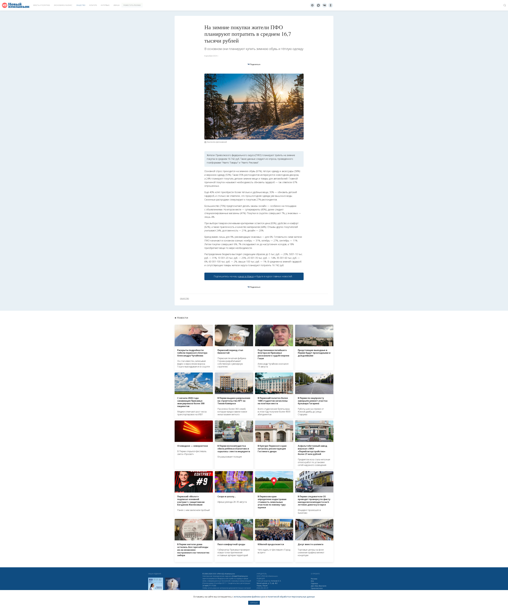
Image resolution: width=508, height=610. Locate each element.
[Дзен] (312, 5)
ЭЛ (209, 585)
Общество (80, 5)
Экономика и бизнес (63, 5)
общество (184, 298)
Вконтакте (322, 586)
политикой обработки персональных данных (291, 596)
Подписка (314, 583)
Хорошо (254, 603)
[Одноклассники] (330, 5)
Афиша (116, 5)
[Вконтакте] (324, 5)
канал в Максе (246, 276)
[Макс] (318, 5)
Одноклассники (317, 588)
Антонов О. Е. (276, 581)
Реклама (314, 579)
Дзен (313, 586)
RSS (312, 581)
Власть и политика (41, 5)
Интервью (105, 5)
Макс (317, 586)
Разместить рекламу (132, 5)
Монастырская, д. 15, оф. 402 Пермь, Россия (267, 584)
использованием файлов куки (249, 596)
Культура (93, 5)
